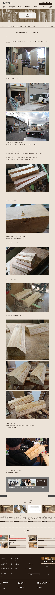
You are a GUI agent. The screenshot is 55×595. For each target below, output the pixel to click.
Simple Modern (31, 560)
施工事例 (16, 558)
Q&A (51, 7)
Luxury (30, 563)
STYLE (35, 7)
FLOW (43, 7)
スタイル (30, 558)
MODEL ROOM (12, 7)
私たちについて (3, 558)
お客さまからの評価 (4, 563)
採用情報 (30, 574)
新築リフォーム (15, 26)
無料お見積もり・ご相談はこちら (48, 563)
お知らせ (2, 576)
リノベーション (9, 26)
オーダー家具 (27, 26)
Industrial (30, 567)
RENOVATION (27, 7)
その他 (52, 26)
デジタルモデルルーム (5, 568)
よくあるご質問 (3, 573)
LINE (48, 574)
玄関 (39, 26)
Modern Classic (31, 564)
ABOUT (4, 7)
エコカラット (46, 26)
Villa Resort (30, 568)
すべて (3, 26)
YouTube (48, 566)
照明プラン (21, 26)
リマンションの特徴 (4, 560)
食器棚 (33, 26)
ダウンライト (17, 567)
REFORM (20, 7)
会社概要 (2, 564)
